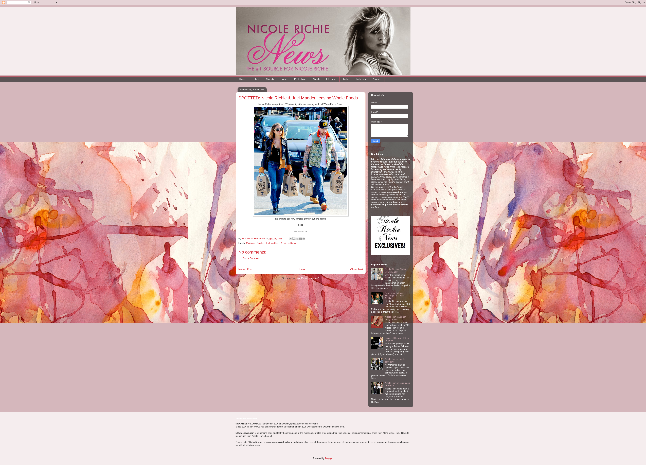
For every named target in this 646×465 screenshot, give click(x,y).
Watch (316, 79)
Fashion (255, 79)
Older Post (356, 269)
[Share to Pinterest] (303, 238)
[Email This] (291, 238)
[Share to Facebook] (300, 238)
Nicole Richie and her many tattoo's (395, 318)
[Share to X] (297, 238)
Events (284, 79)
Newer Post (245, 269)
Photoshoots (300, 79)
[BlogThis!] (294, 238)
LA (281, 243)
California (250, 243)
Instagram (361, 79)
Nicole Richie (290, 243)
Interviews (331, 79)
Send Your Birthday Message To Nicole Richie (394, 296)
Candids (270, 79)
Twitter (346, 79)
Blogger (328, 458)
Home (242, 79)
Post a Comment (251, 258)
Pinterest (376, 79)
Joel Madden (272, 243)
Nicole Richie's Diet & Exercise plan (395, 270)
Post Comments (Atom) (307, 278)
